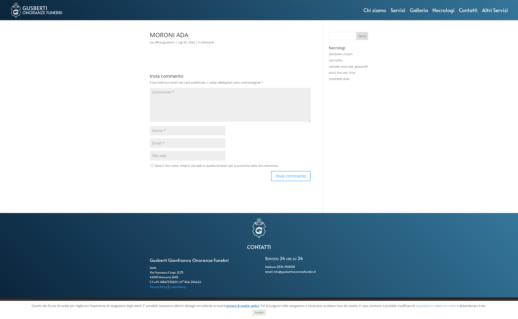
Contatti (468, 10)
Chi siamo (374, 10)
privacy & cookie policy (242, 306)
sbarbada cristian (341, 54)
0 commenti (206, 42)
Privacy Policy (159, 287)
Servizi (398, 10)
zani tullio (335, 60)
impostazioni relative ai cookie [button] (436, 306)
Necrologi (443, 10)
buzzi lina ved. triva (342, 73)
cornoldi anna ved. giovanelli (348, 66)
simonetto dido (339, 79)
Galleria (419, 10)
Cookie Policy (177, 287)
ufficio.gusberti (164, 42)
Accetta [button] (259, 312)
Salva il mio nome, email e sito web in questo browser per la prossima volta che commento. (217, 166)
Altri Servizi (495, 10)
